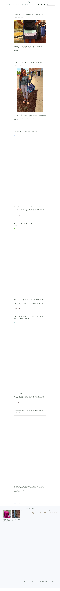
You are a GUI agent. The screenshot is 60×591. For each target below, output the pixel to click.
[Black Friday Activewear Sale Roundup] (25, 545)
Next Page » (21, 503)
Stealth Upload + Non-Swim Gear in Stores (27, 131)
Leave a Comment (20, 17)
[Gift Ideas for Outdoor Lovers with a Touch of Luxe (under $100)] (53, 545)
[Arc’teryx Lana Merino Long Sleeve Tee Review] (7, 514)
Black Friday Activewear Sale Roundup (24, 582)
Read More (17, 215)
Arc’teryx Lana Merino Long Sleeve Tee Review (7, 520)
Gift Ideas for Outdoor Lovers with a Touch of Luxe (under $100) (52, 583)
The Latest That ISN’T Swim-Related (25, 224)
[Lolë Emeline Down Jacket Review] (44, 545)
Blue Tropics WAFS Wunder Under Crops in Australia (30, 410)
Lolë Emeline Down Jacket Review (43, 582)
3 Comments (19, 412)
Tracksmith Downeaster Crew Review (34, 582)
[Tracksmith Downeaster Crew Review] (34, 545)
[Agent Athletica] (30, 3)
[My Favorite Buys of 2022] (16, 514)
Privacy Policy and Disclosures (37, 589)
